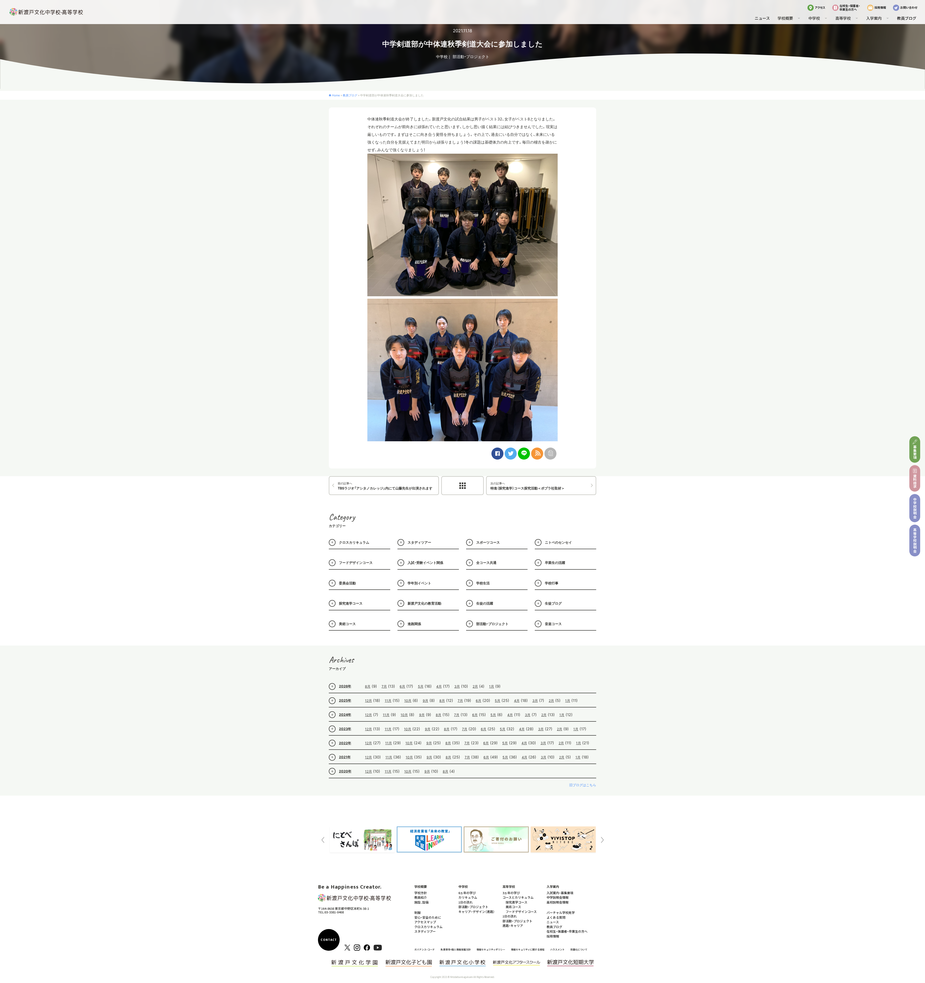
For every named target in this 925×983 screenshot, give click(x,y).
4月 (439, 686)
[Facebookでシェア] (497, 454)
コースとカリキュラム (518, 897)
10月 (407, 701)
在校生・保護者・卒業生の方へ (849, 7)
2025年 (345, 700)
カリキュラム (467, 897)
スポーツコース (488, 542)
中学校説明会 (914, 508)
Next (602, 840)
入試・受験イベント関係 (425, 563)
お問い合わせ (908, 7)
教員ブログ (906, 18)
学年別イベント (419, 583)
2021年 (345, 757)
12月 (368, 701)
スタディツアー (419, 542)
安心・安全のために (427, 917)
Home (336, 95)
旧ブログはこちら (582, 785)
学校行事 (551, 583)
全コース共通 (486, 563)
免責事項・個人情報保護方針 (456, 949)
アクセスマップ (425, 922)
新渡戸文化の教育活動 (424, 603)
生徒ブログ (553, 603)
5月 (420, 686)
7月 (384, 686)
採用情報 (880, 7)
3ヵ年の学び (511, 893)
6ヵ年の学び (467, 893)
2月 (475, 686)
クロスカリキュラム (354, 542)
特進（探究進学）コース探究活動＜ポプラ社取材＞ (527, 486)
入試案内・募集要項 (560, 893)
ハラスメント (557, 949)
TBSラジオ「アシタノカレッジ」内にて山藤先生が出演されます (385, 486)
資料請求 (914, 481)
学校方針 (420, 893)
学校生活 (483, 583)
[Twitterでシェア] (511, 454)
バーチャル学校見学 (561, 912)
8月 (367, 686)
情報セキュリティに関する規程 (527, 949)
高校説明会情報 (557, 902)
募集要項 (914, 452)
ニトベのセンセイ (558, 542)
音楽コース (553, 624)
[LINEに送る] (524, 454)
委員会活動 (347, 583)
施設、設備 (421, 902)
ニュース (762, 18)
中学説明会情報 (557, 897)
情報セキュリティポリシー (490, 949)
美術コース (347, 624)
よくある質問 (556, 917)
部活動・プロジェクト (471, 56)
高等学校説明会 (914, 540)
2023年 (345, 729)
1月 (491, 686)
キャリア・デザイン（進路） (476, 911)
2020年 (345, 771)
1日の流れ (465, 902)
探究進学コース (351, 603)
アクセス (820, 7)
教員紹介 (420, 897)
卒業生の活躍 (555, 563)
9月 (425, 701)
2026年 (345, 686)
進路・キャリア (512, 925)
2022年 (345, 743)
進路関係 (414, 624)
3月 (457, 686)
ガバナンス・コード (424, 949)
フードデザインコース (356, 563)
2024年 (345, 715)
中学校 (442, 56)
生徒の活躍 (484, 603)
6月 (402, 686)
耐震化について (578, 949)
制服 (417, 912)
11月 (388, 701)
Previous (323, 840)
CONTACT (329, 940)
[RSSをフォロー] (537, 454)
